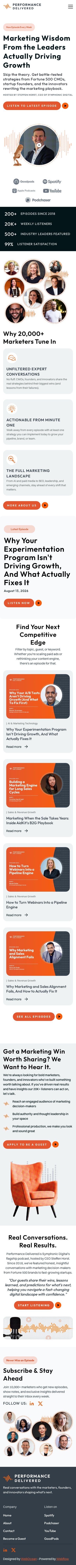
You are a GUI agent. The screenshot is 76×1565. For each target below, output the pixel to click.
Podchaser (51, 1523)
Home (7, 1515)
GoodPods (51, 1538)
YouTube (50, 1530)
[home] (21, 6)
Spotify (49, 1515)
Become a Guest (14, 1538)
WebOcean (29, 1559)
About (7, 1523)
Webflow (62, 1559)
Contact (8, 1530)
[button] (70, 6)
